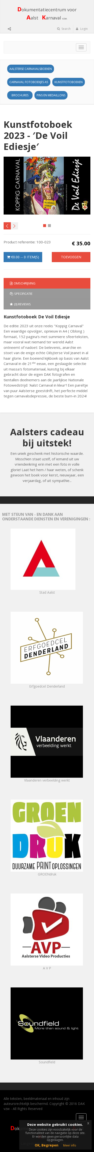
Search (66, 29)
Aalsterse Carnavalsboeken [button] (30, 69)
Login (84, 29)
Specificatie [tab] (23, 293)
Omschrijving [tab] (24, 283)
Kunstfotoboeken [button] (68, 82)
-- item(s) (25, 257)
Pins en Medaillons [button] (51, 95)
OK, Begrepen (46, 1145)
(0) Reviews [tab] (22, 304)
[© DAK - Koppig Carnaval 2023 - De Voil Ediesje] (47, 185)
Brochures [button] (20, 95)
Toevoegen (71, 257)
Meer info (69, 1145)
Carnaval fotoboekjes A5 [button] (28, 82)
